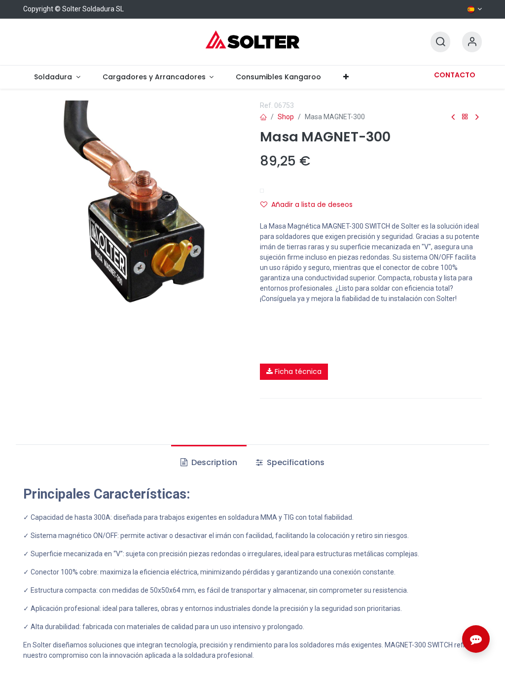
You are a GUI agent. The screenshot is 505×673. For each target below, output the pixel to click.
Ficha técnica (297, 371)
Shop (286, 117)
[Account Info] (472, 42)
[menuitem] (57, 77)
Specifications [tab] (295, 462)
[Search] (440, 42)
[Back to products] (465, 117)
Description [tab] (213, 462)
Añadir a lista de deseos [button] (312, 204)
